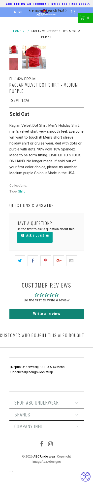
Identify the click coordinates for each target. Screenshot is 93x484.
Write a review (46, 313)
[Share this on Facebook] (33, 260)
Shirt (21, 191)
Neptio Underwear (24, 367)
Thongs (32, 372)
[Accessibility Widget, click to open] (86, 477)
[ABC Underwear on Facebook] (42, 444)
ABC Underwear (44, 456)
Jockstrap (45, 372)
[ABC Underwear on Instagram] (50, 444)
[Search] (73, 12)
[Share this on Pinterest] (45, 260)
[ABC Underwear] (46, 12)
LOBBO (44, 367)
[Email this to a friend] (71, 260)
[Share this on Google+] (58, 260)
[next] (79, 57)
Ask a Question (37, 235)
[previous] (27, 57)
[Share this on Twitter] (20, 260)
